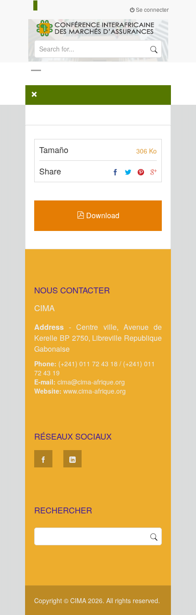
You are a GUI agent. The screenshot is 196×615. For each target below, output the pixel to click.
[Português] (39, 5)
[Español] (35, 5)
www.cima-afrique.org (94, 390)
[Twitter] (128, 172)
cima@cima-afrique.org (91, 381)
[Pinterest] (141, 172)
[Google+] (153, 172)
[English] (31, 5)
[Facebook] (115, 172)
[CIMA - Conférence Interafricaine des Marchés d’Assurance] (98, 27)
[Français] (27, 5)
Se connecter (151, 9)
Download (101, 215)
